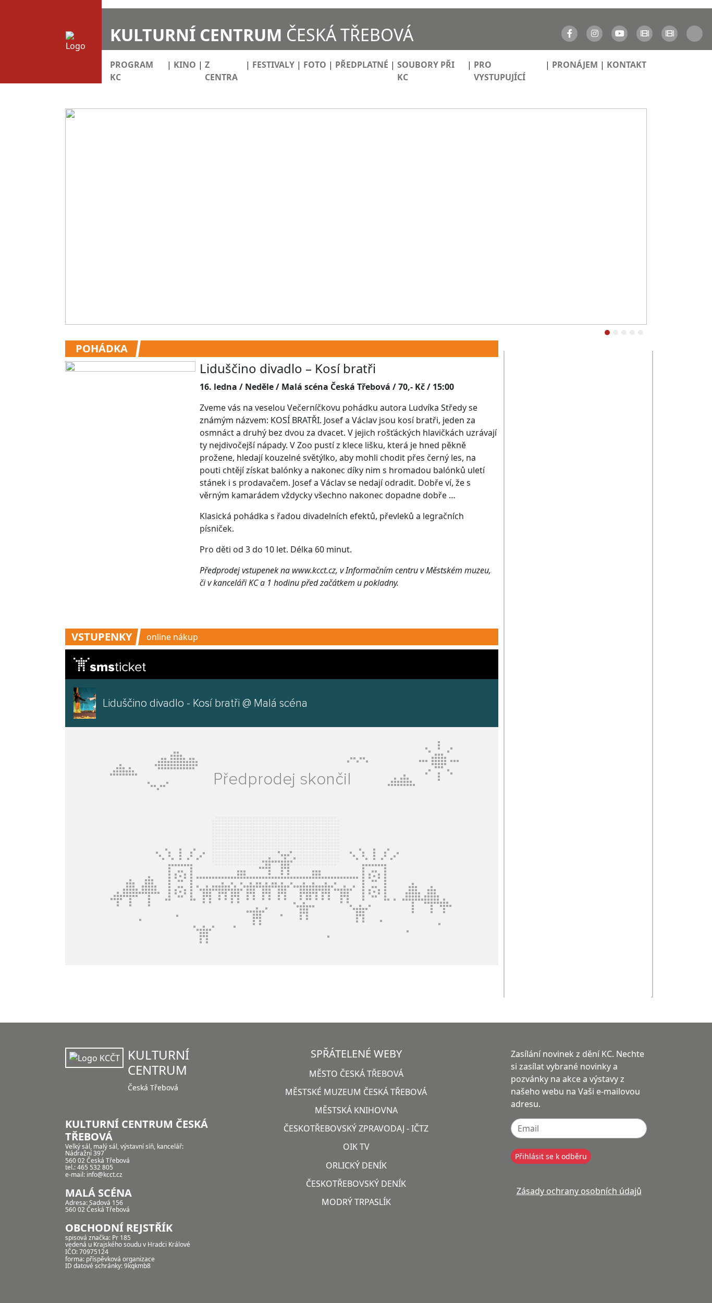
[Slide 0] (607, 332)
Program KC (131, 71)
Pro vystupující (499, 71)
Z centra (221, 71)
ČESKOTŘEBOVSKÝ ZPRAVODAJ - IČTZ (356, 1128)
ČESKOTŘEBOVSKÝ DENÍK (356, 1183)
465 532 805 (95, 1167)
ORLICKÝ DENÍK (356, 1165)
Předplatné (361, 64)
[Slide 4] (640, 332)
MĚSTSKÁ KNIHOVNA (356, 1110)
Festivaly (273, 64)
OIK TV (356, 1146)
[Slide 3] (632, 332)
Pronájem (575, 64)
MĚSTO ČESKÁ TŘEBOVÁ (356, 1073)
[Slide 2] (624, 332)
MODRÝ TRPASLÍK (356, 1202)
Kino (185, 64)
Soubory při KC (426, 71)
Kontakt (626, 64)
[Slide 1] (615, 332)
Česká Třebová (261, 34)
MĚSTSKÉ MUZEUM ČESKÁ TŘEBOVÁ (356, 1092)
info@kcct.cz (104, 1174)
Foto (314, 64)
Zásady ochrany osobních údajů (579, 1191)
